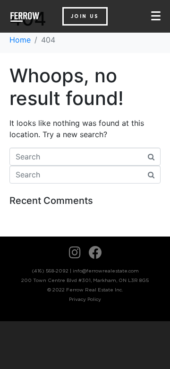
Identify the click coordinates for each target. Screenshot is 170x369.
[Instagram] (75, 252)
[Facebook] (95, 252)
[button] (85, 16)
